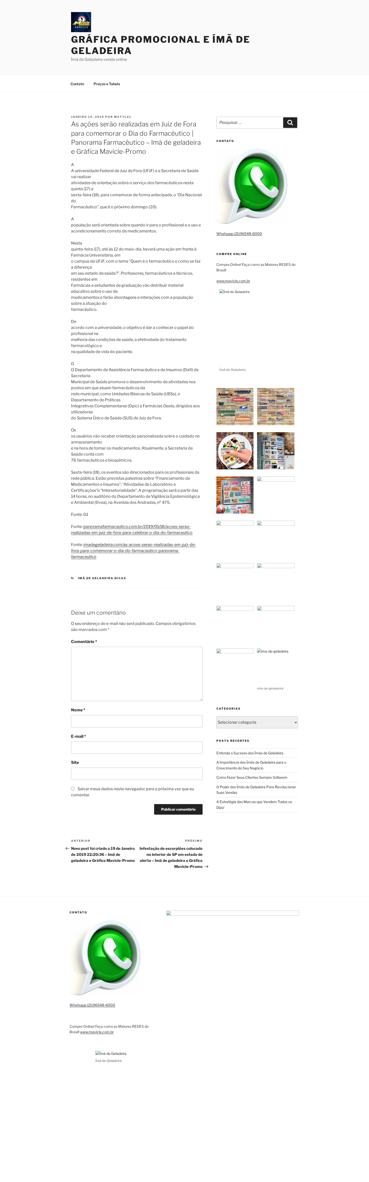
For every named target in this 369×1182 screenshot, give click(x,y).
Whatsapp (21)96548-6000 (239, 233)
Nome (78, 710)
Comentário (84, 641)
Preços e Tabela (107, 84)
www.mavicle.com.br (233, 281)
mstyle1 (122, 117)
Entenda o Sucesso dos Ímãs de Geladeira (249, 753)
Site (75, 762)
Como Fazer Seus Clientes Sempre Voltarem (251, 777)
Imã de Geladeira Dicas (102, 578)
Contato (77, 84)
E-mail (78, 736)
